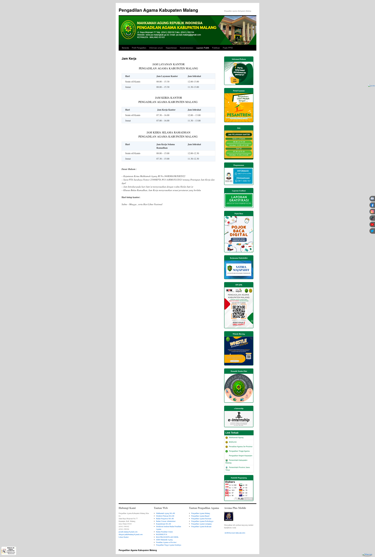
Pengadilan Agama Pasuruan (201, 518)
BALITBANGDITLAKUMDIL (167, 537)
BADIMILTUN (161, 534)
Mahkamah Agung (236, 437)
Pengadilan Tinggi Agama (239, 451)
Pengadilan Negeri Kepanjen (240, 456)
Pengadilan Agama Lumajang (201, 524)
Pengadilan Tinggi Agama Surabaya (168, 545)
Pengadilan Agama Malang (200, 513)
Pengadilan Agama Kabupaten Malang (158, 10)
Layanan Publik (202, 47)
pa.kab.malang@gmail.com (128, 531)
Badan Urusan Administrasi (165, 521)
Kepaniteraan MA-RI (163, 524)
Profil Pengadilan (139, 47)
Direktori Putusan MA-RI (165, 516)
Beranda (125, 47)
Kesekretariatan (186, 47)
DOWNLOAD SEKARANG (235, 533)
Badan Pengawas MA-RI (165, 518)
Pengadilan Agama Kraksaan (201, 526)
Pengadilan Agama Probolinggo (202, 521)
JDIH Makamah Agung (164, 539)
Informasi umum (156, 47)
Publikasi (216, 47)
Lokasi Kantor (124, 537)
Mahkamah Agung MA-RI (165, 513)
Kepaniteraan (171, 47)
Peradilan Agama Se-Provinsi (240, 447)
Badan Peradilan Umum (164, 531)
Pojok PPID (228, 47)
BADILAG (233, 442)
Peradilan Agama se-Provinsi (166, 542)
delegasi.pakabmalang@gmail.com (131, 534)
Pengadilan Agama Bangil (200, 516)
